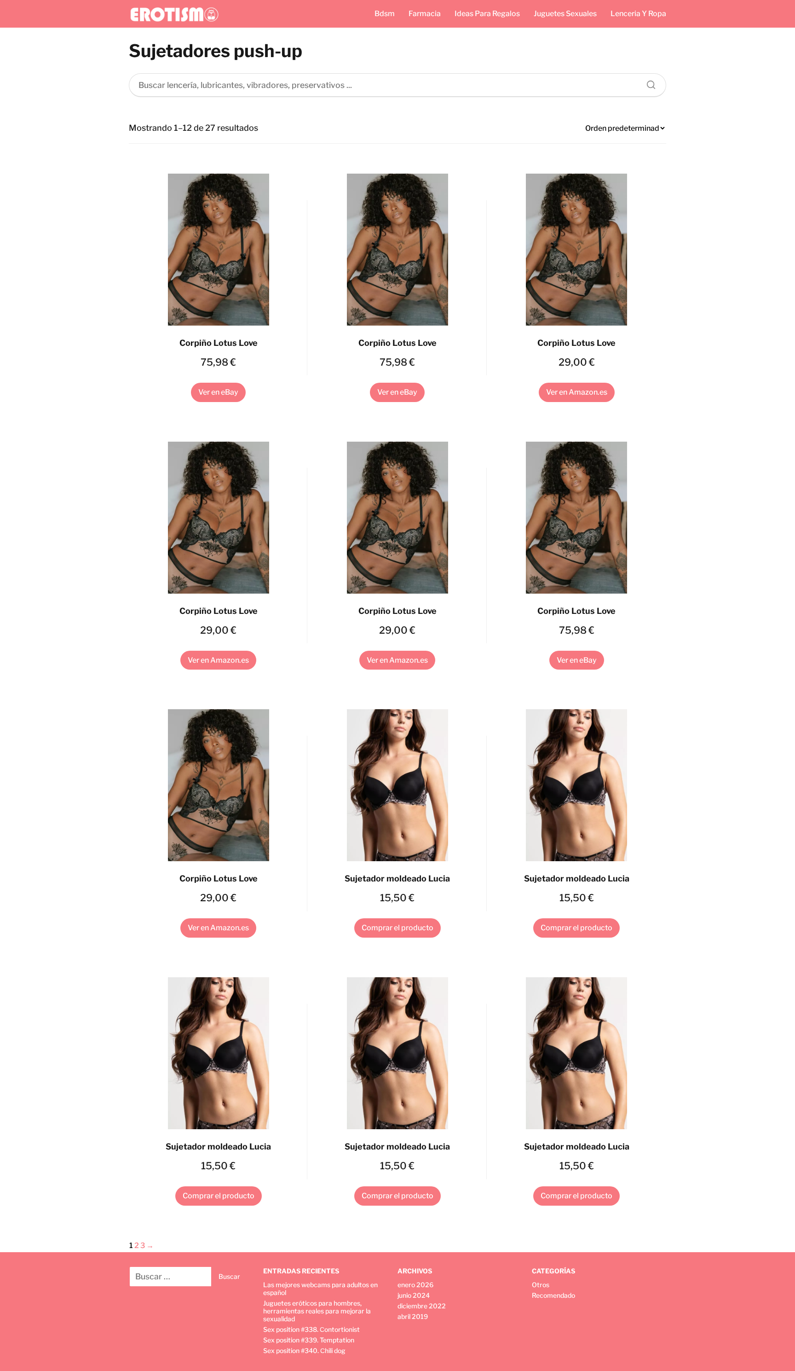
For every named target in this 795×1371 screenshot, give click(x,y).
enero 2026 (415, 1285)
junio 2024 (414, 1295)
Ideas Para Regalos (487, 13)
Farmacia (425, 13)
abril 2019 (413, 1316)
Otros (540, 1285)
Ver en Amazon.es (576, 392)
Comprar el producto (397, 927)
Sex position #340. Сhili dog (304, 1350)
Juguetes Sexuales (565, 13)
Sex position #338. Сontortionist (311, 1329)
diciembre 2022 (422, 1306)
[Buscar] (648, 82)
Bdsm (384, 13)
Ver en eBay (218, 392)
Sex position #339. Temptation (308, 1340)
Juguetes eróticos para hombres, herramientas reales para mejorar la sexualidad (317, 1311)
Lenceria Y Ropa (638, 13)
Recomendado (553, 1295)
